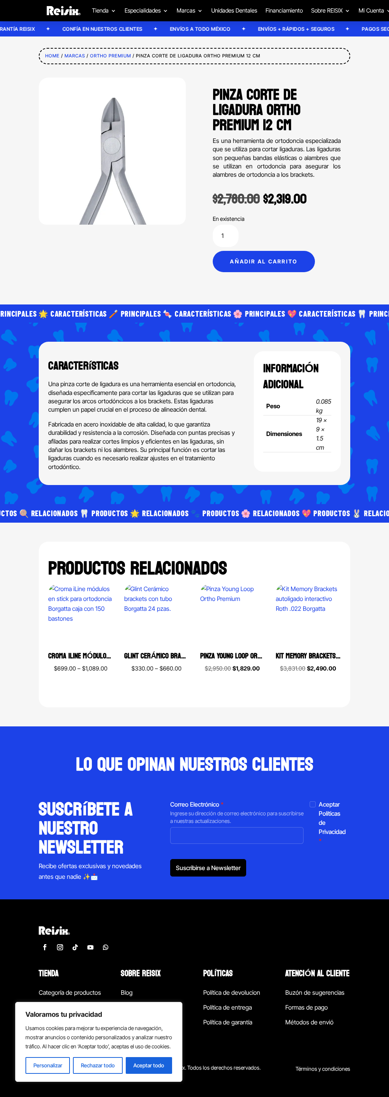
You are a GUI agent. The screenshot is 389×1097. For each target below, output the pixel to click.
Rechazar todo (98, 1065)
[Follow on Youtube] (90, 947)
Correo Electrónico (197, 804)
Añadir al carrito (263, 261)
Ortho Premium (110, 56)
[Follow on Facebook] (45, 947)
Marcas (75, 56)
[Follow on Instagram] (60, 947)
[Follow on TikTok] (75, 947)
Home (52, 56)
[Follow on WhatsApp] (106, 947)
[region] (98, 1042)
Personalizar (47, 1065)
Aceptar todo (148, 1065)
